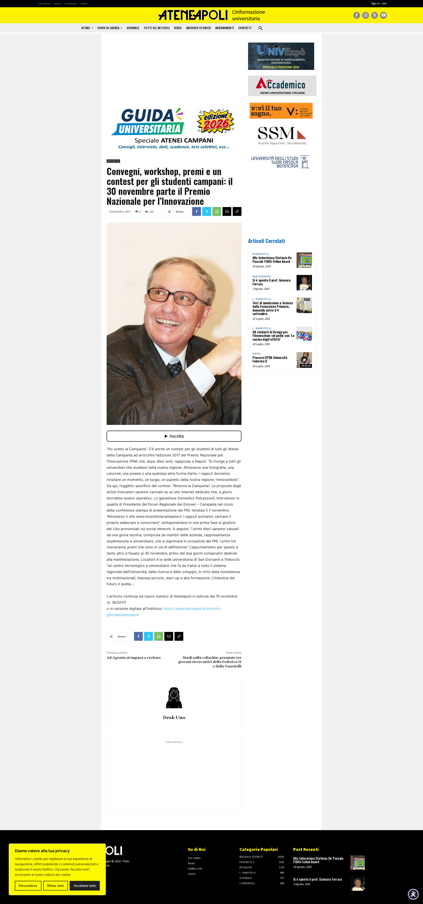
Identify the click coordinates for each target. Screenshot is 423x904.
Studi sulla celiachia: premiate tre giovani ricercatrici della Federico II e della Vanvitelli (209, 662)
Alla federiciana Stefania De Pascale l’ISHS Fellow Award (272, 259)
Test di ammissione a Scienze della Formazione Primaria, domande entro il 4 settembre (272, 308)
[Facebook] (356, 15)
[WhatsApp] (216, 211)
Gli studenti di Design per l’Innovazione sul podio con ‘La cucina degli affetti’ (273, 335)
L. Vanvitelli (261, 299)
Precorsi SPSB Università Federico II (269, 359)
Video (256, 353)
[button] (260, 28)
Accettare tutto (85, 885)
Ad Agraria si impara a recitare (134, 658)
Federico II (260, 254)
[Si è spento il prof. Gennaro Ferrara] (304, 282)
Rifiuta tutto (55, 885)
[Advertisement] (174, 73)
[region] (57, 869)
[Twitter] (374, 15)
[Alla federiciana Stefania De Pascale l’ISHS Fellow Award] (304, 260)
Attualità (113, 161)
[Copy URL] (237, 211)
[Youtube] (383, 15)
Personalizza (28, 885)
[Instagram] (365, 15)
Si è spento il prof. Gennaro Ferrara (271, 282)
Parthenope (261, 276)
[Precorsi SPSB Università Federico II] (304, 360)
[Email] (227, 211)
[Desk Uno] (174, 698)
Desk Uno (174, 717)
